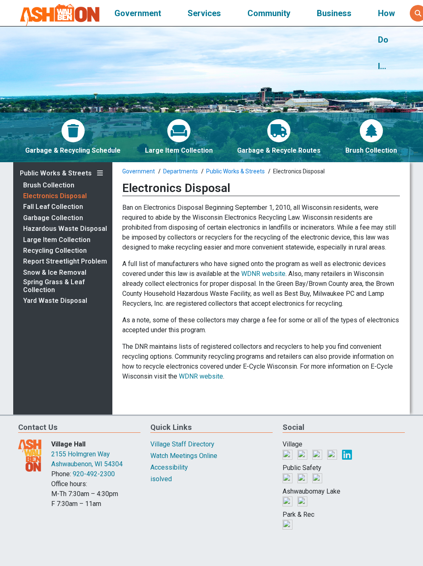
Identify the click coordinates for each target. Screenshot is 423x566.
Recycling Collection (55, 250)
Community (268, 13)
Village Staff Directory (182, 444)
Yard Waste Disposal (55, 301)
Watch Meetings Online (183, 456)
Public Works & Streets (56, 173)
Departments (180, 171)
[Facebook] (288, 454)
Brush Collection (48, 185)
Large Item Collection (56, 240)
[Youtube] (333, 454)
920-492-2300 (94, 474)
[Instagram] (318, 454)
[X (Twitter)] (303, 454)
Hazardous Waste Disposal (65, 229)
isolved (161, 479)
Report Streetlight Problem (65, 261)
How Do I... (386, 39)
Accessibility (169, 467)
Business (334, 13)
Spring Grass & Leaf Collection (54, 285)
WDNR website (263, 274)
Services (204, 13)
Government (137, 13)
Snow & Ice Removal (54, 272)
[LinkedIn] (347, 454)
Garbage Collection (53, 218)
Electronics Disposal (55, 196)
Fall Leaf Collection (53, 207)
